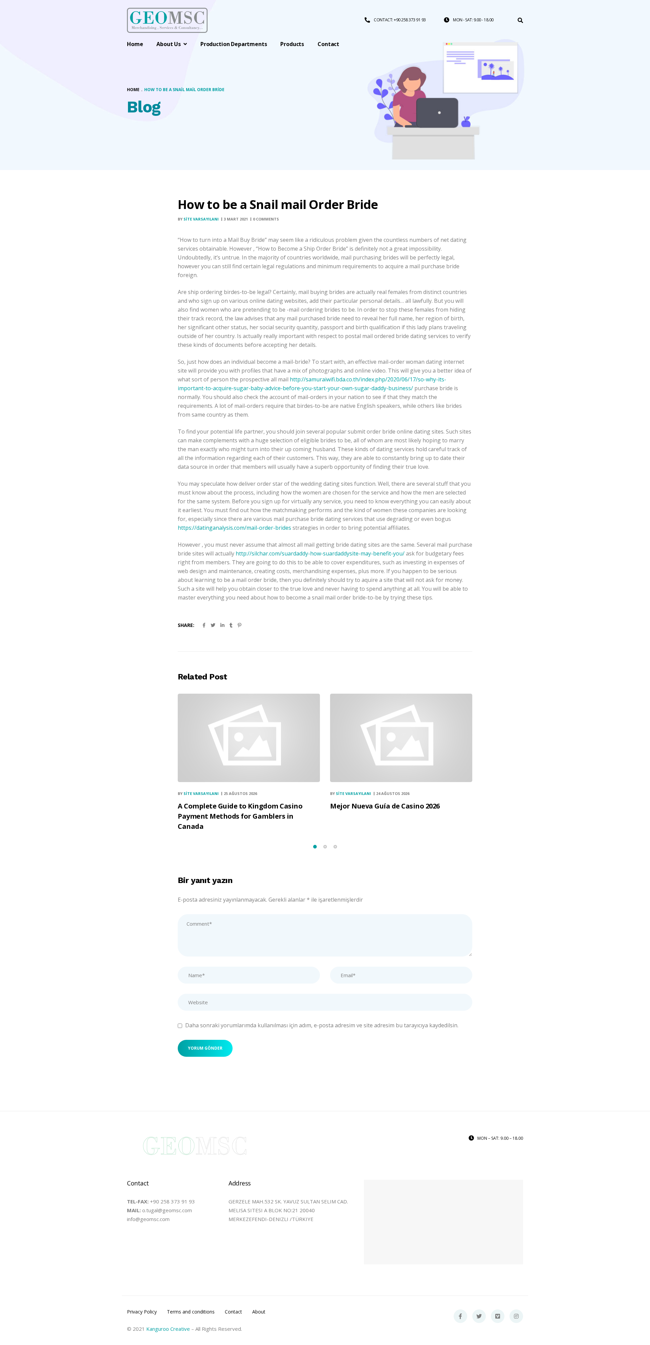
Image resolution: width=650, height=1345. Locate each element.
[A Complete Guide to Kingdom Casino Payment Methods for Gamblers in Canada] (249, 738)
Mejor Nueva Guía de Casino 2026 (385, 806)
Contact (233, 1311)
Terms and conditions (191, 1311)
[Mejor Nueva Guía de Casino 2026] (401, 738)
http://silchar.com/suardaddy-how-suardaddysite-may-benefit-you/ (320, 553)
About (258, 1311)
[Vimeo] (497, 1316)
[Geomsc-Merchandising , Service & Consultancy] (167, 20)
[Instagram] (516, 1316)
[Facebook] (460, 1316)
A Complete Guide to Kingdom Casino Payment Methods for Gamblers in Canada (240, 816)
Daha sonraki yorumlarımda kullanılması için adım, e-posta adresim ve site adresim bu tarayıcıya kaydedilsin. (321, 1025)
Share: (186, 625)
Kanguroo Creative (168, 1328)
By (198, 219)
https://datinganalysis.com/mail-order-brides (234, 527)
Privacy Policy (142, 1311)
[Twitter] (479, 1316)
